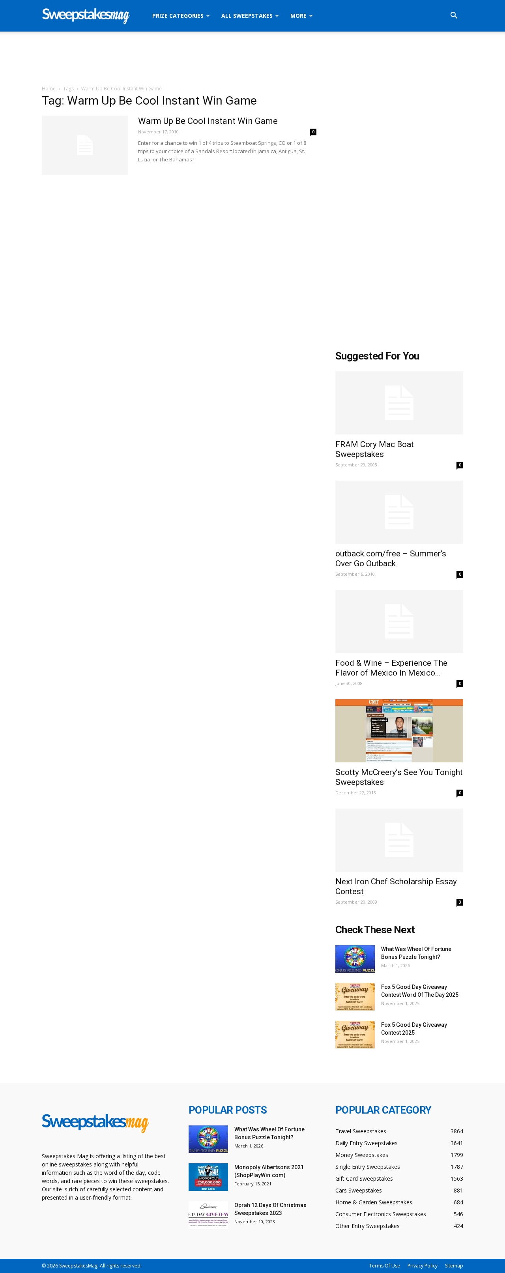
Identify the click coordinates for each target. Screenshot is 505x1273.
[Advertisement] (252, 59)
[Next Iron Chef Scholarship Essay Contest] (399, 840)
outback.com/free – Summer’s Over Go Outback (390, 558)
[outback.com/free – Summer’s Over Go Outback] (399, 512)
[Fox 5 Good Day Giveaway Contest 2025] (355, 1034)
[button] (453, 16)
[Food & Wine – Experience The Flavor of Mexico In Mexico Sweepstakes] (399, 621)
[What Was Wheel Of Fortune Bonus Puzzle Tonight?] (355, 959)
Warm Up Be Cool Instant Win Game (208, 121)
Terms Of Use (384, 1265)
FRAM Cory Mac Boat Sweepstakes (374, 449)
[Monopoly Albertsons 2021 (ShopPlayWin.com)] (208, 1177)
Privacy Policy (423, 1265)
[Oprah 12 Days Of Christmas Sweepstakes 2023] (208, 1215)
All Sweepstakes (247, 15)
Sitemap (454, 1265)
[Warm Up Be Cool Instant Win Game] (85, 145)
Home (49, 88)
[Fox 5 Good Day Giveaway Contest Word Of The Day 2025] (355, 997)
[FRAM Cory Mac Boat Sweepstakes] (399, 402)
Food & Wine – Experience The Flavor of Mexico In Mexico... (391, 668)
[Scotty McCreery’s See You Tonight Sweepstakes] (399, 730)
